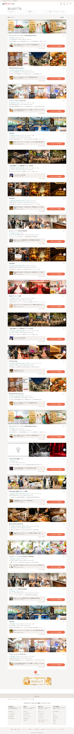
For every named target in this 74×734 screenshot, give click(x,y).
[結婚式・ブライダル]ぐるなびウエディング (14, 699)
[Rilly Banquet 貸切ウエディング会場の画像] (37, 482)
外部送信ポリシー (31, 729)
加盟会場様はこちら (38, 729)
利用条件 (19, 729)
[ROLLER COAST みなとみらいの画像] (37, 59)
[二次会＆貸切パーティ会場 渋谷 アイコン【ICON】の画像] (37, 157)
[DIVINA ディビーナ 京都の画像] (37, 287)
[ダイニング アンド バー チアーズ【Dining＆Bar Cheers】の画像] (37, 26)
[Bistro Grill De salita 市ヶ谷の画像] (37, 515)
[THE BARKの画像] (37, 189)
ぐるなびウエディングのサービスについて (52, 729)
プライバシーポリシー (24, 729)
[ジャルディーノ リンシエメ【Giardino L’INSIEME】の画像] (37, 547)
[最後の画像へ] (64, 26)
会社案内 (12, 729)
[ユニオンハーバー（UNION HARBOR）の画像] (37, 222)
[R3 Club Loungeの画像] (37, 352)
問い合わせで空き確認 (56, 469)
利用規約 (15, 729)
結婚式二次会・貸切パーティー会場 (26, 699)
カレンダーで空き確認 (56, 46)
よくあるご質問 (61, 729)
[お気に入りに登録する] (64, 36)
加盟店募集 (43, 729)
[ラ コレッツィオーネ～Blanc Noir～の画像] (37, 92)
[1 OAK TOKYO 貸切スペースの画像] (37, 450)
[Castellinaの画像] (37, 124)
